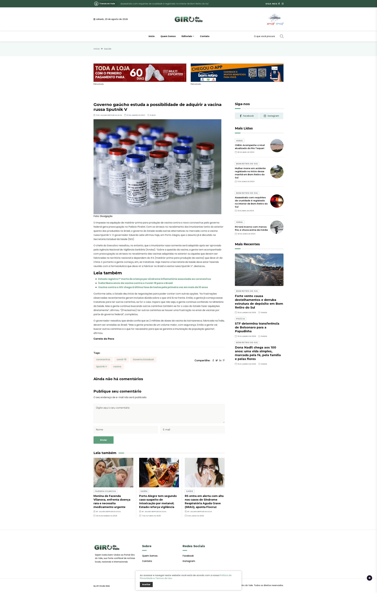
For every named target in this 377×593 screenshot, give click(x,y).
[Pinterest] (224, 360)
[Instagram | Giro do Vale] (282, 3)
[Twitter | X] (216, 360)
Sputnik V (101, 366)
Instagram (189, 561)
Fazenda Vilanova (105, 491)
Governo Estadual (143, 359)
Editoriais (187, 36)
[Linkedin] (220, 360)
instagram (273, 115)
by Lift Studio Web (102, 586)
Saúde (107, 48)
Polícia (240, 318)
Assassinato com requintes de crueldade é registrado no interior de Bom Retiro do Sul (164, 3)
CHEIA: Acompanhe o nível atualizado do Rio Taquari (250, 147)
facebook (248, 115)
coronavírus (103, 359)
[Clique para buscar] (281, 36)
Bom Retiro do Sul (247, 163)
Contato (204, 36)
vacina (117, 366)
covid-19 (121, 359)
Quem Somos (168, 36)
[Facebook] (213, 360)
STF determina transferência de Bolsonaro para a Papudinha (257, 327)
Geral (239, 140)
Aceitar (146, 584)
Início (152, 36)
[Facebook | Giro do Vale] (279, 3)
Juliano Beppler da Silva (111, 115)
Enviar (103, 440)
